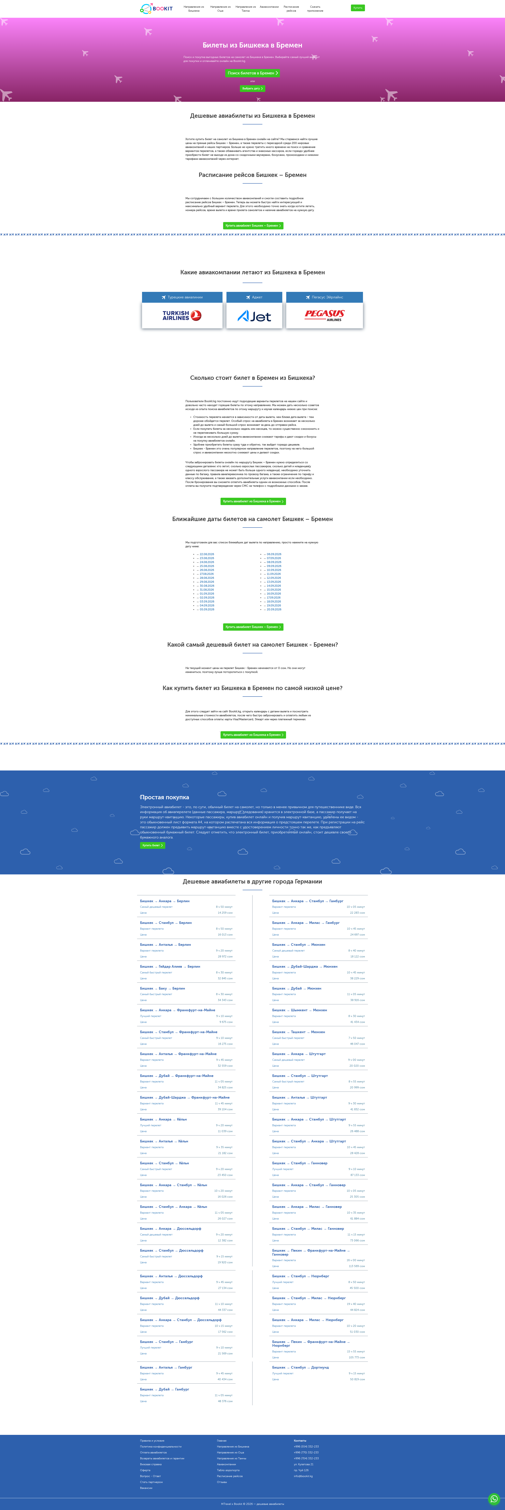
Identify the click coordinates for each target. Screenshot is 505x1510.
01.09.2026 (207, 593)
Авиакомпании (269, 6)
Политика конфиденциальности (160, 1446)
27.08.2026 (207, 573)
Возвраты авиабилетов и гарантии (162, 1458)
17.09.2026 (274, 597)
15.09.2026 (274, 589)
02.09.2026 (207, 597)
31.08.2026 (207, 589)
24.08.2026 (207, 562)
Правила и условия (152, 1440)
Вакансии (146, 1488)
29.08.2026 (207, 581)
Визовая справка (151, 1464)
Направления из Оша (220, 8)
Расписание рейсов (291, 8)
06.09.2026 (274, 554)
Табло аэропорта (228, 1470)
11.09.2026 (274, 573)
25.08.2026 (207, 566)
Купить (358, 7)
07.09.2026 (274, 558)
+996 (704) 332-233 (306, 1458)
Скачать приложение (315, 8)
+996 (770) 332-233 (306, 1452)
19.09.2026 (274, 605)
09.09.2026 (274, 566)
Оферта (145, 1470)
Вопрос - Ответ (150, 1476)
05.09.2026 (207, 609)
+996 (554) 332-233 (306, 1446)
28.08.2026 (207, 577)
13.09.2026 (274, 581)
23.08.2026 (207, 558)
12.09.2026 (274, 577)
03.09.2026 (207, 601)
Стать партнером (151, 1482)
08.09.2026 (274, 562)
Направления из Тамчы (246, 8)
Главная (221, 1440)
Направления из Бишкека (194, 8)
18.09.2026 (274, 601)
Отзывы (222, 1482)
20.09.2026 (274, 609)
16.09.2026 (274, 593)
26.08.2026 (207, 570)
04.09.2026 (207, 605)
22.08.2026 (207, 554)
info (303, 1476)
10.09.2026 (274, 570)
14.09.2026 (274, 585)
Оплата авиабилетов (153, 1452)
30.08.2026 (207, 585)
